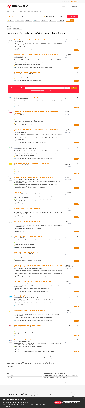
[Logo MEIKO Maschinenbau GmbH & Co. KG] (10, 297)
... (44, 357)
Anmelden (74, 6)
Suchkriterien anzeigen (16, 90)
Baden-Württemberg (42, 365)
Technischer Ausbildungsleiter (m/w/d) (26, 252)
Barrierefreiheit (73, 393)
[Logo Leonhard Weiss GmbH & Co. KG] (10, 311)
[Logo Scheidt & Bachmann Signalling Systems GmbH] (10, 266)
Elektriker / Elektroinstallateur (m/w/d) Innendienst (29, 311)
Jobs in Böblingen (10, 373)
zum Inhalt (72, 396)
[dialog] (42, 402)
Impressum (52, 393)
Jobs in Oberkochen (11, 380)
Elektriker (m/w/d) (19, 296)
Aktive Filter (9, 26)
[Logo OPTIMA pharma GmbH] (10, 98)
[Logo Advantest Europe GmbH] (10, 282)
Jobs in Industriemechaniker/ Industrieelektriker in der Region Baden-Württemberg (60, 375)
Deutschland (34, 365)
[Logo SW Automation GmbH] (10, 326)
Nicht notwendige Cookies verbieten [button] (72, 402)
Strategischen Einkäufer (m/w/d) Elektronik (27, 208)
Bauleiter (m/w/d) (19, 192)
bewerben (76, 50)
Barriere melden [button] (63, 393)
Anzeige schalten (74, 1)
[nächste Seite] (50, 357)
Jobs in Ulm (9, 377)
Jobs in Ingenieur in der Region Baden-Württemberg (54, 373)
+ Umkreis (60, 16)
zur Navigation (73, 394)
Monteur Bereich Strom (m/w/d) (23, 340)
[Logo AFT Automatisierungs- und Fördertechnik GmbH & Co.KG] (10, 193)
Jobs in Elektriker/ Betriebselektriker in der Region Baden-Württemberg (58, 380)
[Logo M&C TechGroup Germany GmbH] (10, 148)
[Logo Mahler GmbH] (10, 113)
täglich (67, 88)
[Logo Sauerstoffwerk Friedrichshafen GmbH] (10, 179)
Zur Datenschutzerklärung (23, 402)
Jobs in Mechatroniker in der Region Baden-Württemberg (55, 377)
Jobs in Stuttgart (10, 375)
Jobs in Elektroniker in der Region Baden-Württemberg (55, 382)
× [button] (83, 398)
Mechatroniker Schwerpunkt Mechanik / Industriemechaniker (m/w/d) (35, 147)
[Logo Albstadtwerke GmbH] (10, 341)
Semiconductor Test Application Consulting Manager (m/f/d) (32, 281)
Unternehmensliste (65, 1)
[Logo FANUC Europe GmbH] (10, 164)
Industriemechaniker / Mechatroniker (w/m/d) (28, 236)
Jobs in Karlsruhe (10, 382)
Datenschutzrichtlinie (34, 90)
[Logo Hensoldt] (10, 41)
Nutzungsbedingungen (41, 90)
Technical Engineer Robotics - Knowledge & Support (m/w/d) (32, 163)
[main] (42, 198)
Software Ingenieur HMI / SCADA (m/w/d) (26, 97)
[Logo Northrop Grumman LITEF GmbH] (10, 73)
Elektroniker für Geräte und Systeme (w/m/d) (27, 221)
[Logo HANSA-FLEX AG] (10, 55)
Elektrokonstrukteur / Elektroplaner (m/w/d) (27, 325)
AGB (50, 394)
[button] (65, 16)
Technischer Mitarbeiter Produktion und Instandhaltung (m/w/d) (33, 178)
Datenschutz (52, 396)
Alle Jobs (16, 41)
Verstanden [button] (58, 402)
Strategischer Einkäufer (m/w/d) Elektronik (27, 72)
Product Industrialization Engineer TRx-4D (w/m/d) (29, 40)
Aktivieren (74, 87)
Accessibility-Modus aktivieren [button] (64, 395)
